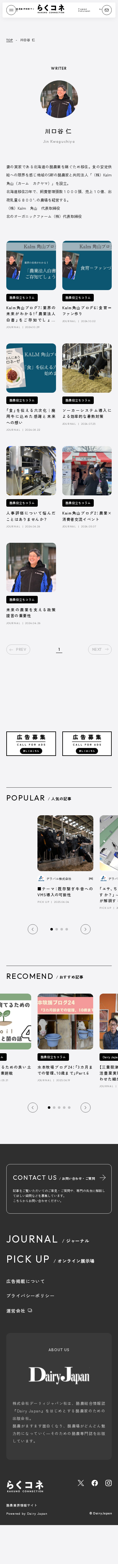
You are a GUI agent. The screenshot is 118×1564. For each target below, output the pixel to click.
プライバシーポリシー (30, 1295)
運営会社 (16, 1311)
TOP (9, 39)
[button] (33, 929)
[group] (65, 859)
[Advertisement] (31, 705)
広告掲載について (25, 1281)
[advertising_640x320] (31, 751)
